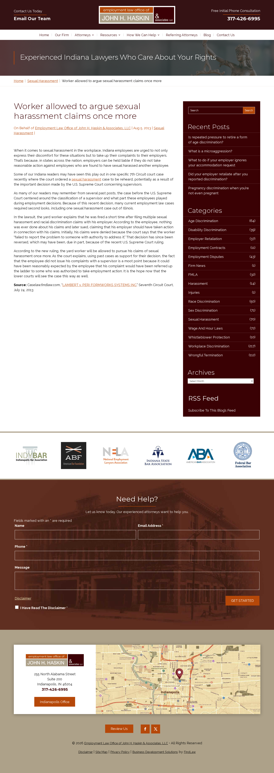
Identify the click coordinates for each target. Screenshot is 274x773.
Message (22, 567)
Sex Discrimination (203, 310)
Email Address (150, 526)
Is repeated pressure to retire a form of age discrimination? (217, 139)
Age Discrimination (203, 221)
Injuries (194, 292)
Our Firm (62, 35)
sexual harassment (86, 179)
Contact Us (226, 35)
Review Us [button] (119, 729)
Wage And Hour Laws (205, 328)
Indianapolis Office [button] (55, 702)
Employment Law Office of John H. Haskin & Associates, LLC (83, 128)
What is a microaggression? (210, 151)
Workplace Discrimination (208, 346)
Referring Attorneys (182, 35)
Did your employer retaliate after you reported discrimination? (218, 176)
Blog (207, 35)
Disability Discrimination (207, 230)
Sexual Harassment (203, 319)
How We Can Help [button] (141, 35)
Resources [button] (108, 35)
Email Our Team (32, 18)
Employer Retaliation (205, 239)
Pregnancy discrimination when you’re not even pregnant (218, 190)
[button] (270, 746)
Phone (21, 546)
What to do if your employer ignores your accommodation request (217, 162)
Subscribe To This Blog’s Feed (211, 410)
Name (19, 526)
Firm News (196, 266)
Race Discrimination (204, 301)
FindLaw (190, 752)
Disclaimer (23, 598)
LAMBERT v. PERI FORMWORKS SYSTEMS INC (99, 285)
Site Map (101, 752)
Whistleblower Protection (209, 337)
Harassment (198, 284)
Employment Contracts (206, 248)
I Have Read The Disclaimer (44, 608)
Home (44, 35)
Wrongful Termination (205, 355)
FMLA (193, 275)
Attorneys (83, 35)
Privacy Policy (120, 752)
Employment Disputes (206, 257)
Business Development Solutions (155, 752)
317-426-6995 (243, 19)
